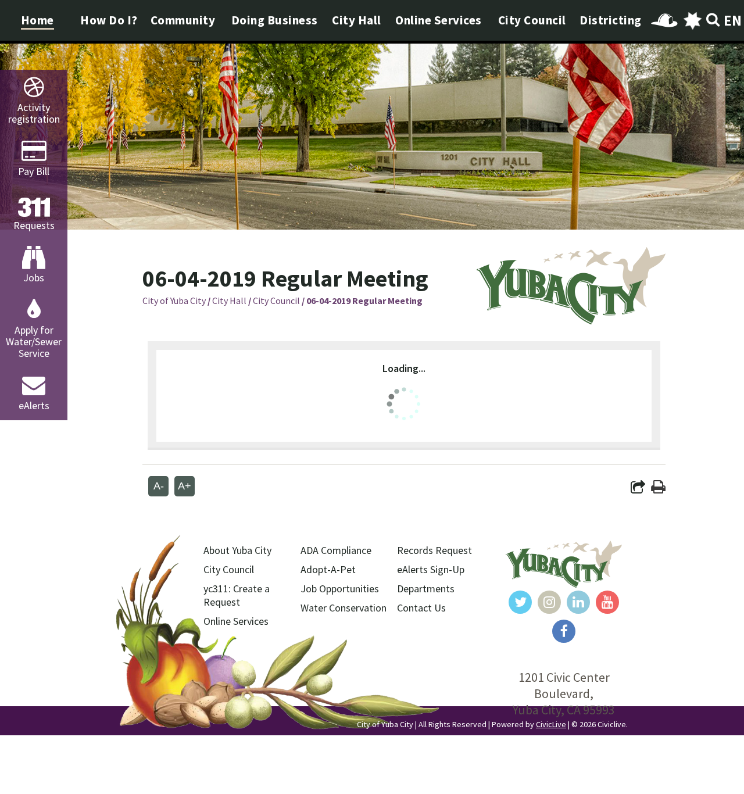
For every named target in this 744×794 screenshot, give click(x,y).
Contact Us (421, 607)
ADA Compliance (336, 550)
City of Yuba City (174, 300)
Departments (426, 588)
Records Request (434, 550)
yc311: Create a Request (236, 595)
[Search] (713, 20)
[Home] (571, 320)
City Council (276, 300)
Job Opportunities (340, 588)
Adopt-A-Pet (328, 569)
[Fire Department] (664, 20)
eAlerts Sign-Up (430, 569)
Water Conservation (344, 607)
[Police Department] (692, 21)
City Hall (229, 300)
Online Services (236, 621)
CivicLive (551, 724)
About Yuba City (237, 550)
